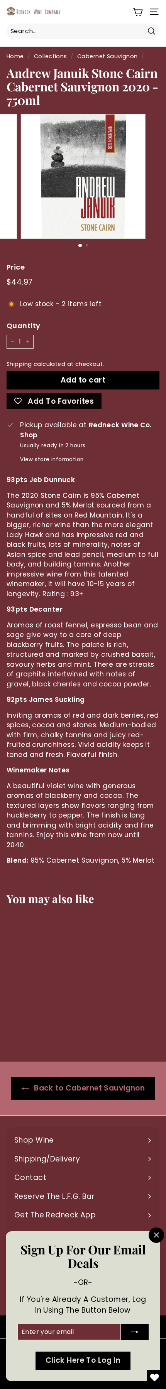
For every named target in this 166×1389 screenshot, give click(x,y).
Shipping (19, 364)
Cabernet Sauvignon (107, 56)
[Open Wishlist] (154, 1377)
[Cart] (138, 12)
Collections (50, 56)
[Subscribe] (135, 1332)
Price (16, 267)
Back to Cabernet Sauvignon (88, 1088)
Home (15, 56)
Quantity (23, 325)
